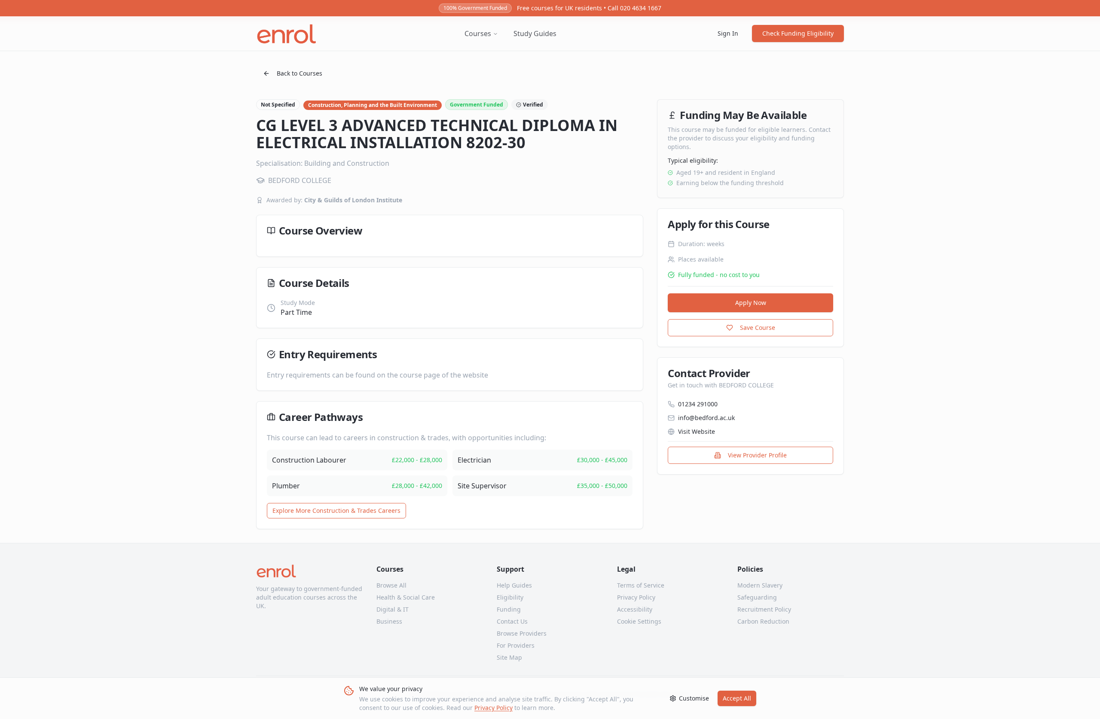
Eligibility (510, 597)
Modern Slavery (759, 585)
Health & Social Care (405, 597)
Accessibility (634, 609)
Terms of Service (640, 585)
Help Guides (514, 585)
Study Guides (534, 33)
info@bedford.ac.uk (706, 418)
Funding (509, 609)
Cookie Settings (639, 621)
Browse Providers (522, 633)
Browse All (391, 585)
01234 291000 (698, 404)
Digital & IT (392, 609)
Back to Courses (299, 73)
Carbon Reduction (763, 621)
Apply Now (750, 303)
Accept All (737, 698)
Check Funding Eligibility (798, 33)
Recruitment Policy (764, 609)
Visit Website (696, 431)
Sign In (728, 33)
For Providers (516, 645)
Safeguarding (757, 597)
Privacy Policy (493, 708)
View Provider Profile (757, 455)
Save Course (757, 327)
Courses (477, 33)
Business (389, 621)
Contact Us (512, 621)
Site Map (509, 657)
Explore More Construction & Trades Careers (336, 510)
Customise (694, 698)
